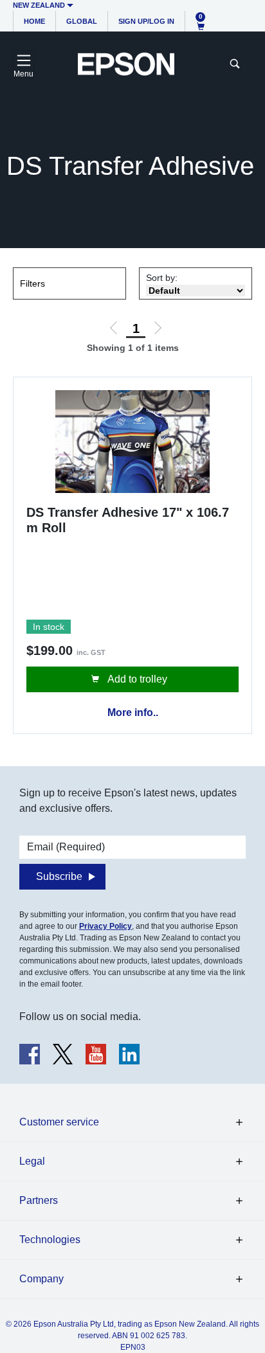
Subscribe (59, 876)
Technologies (49, 1239)
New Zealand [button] (39, 5)
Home (34, 21)
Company (41, 1278)
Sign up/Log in (146, 21)
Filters (32, 283)
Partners (38, 1200)
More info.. (132, 712)
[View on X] (63, 1054)
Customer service (59, 1121)
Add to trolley (136, 679)
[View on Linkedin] (129, 1054)
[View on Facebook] (29, 1054)
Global (81, 21)
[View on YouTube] (96, 1054)
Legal (32, 1161)
